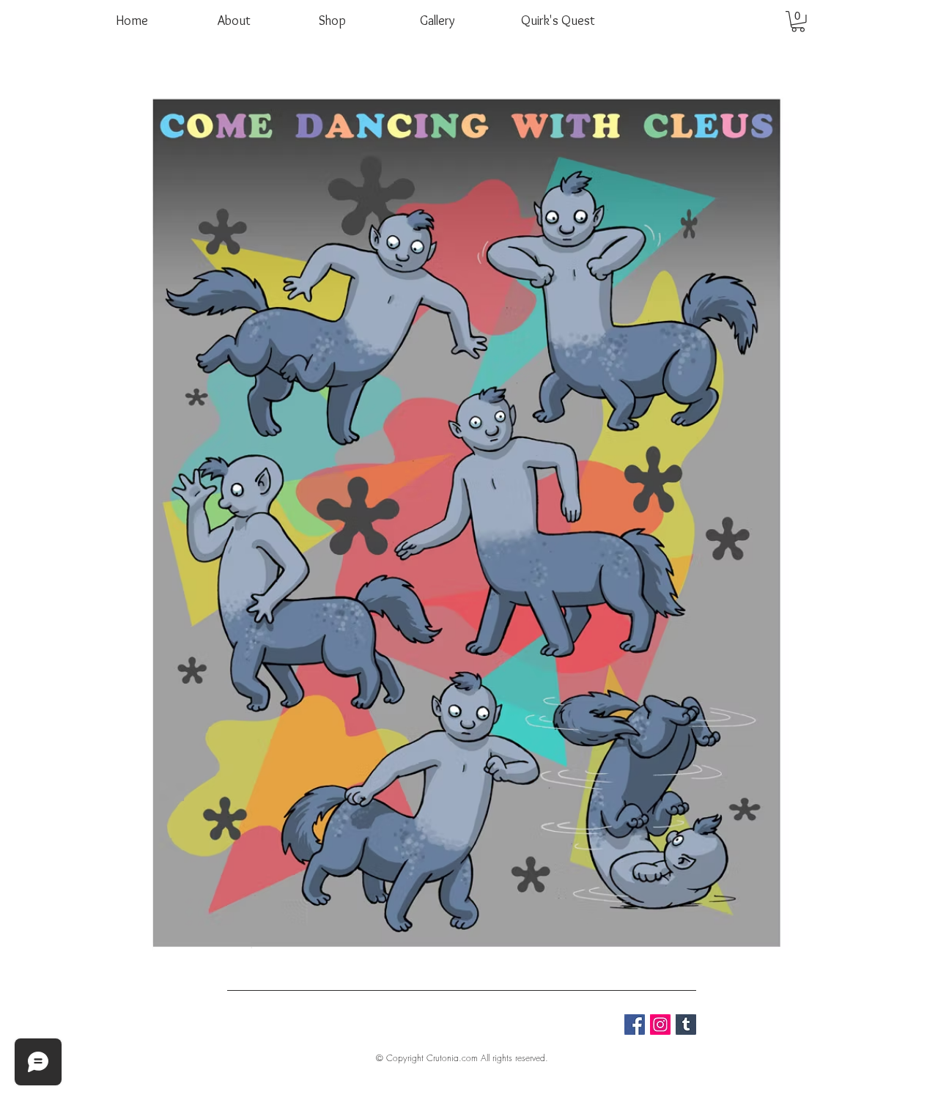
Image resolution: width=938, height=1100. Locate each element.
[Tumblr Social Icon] (686, 1024)
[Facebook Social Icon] (634, 1024)
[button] (798, 21)
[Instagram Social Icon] (660, 1024)
